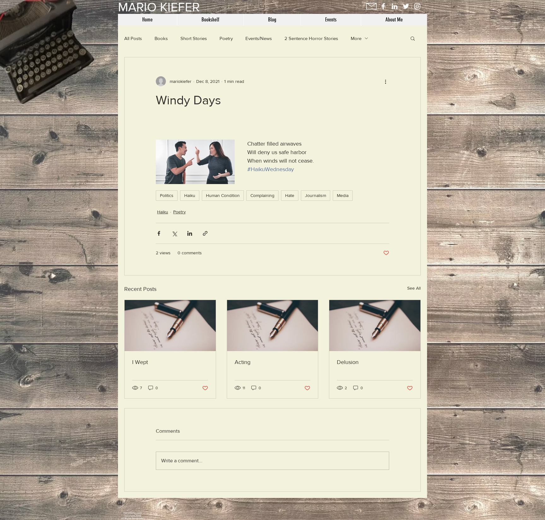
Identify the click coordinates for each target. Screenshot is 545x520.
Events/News (258, 38)
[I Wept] (170, 325)
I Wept (140, 362)
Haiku (189, 195)
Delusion (348, 362)
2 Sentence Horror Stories (311, 38)
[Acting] (272, 325)
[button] (413, 38)
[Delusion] (374, 325)
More (356, 38)
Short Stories (193, 38)
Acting (242, 362)
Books (161, 38)
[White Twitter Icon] (406, 6)
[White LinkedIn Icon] (394, 6)
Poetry (226, 38)
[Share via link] (205, 233)
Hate (289, 195)
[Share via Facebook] (159, 233)
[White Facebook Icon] (383, 6)
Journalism (315, 195)
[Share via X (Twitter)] (174, 233)
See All (414, 288)
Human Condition (223, 195)
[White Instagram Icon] (417, 6)
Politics (166, 195)
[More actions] (385, 81)
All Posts (133, 38)
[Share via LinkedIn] (190, 233)
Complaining (262, 195)
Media (343, 195)
